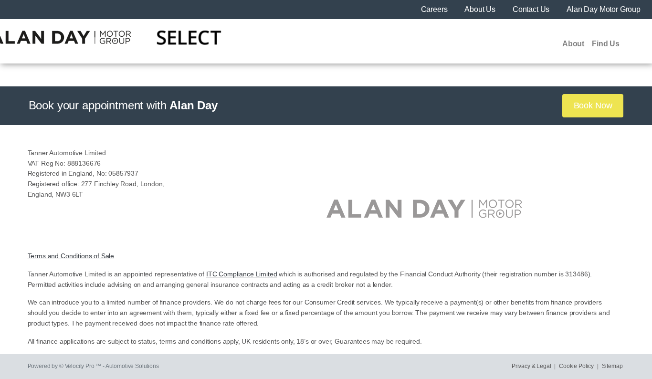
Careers (435, 9)
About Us (480, 9)
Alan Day (193, 105)
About (573, 44)
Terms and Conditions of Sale (71, 256)
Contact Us (532, 9)
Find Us (606, 44)
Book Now (593, 105)
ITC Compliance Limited (241, 274)
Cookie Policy (576, 366)
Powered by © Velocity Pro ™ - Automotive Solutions (93, 366)
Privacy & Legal (531, 366)
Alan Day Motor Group (604, 9)
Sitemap (612, 366)
